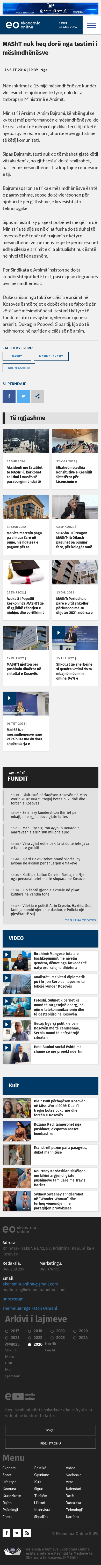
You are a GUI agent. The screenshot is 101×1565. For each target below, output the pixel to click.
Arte (69, 1482)
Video (70, 1468)
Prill (8, 1363)
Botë (70, 1496)
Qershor (12, 1376)
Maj (8, 1369)
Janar (10, 1343)
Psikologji (10, 1509)
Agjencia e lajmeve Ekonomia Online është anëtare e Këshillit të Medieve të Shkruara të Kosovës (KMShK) (59, 1553)
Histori (39, 1502)
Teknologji (74, 1509)
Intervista (42, 1509)
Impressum (13, 1299)
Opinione (41, 1475)
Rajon (7, 1502)
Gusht (50, 1350)
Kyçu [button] (50, 1430)
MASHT (17, 356)
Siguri (38, 1489)
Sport (7, 1475)
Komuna (9, 1489)
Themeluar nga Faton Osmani (30, 1308)
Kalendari (73, 1489)
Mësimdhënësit (51, 356)
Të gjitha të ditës (80, 920)
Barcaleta (73, 1502)
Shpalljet (41, 1516)
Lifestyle (10, 1482)
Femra (7, 1516)
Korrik (50, 1343)
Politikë (40, 1468)
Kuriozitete (12, 1496)
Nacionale (74, 1475)
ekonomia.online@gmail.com (30, 1284)
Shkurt (11, 1350)
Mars (9, 1356)
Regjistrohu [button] (50, 1443)
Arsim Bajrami (19, 368)
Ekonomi (9, 1468)
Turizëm (40, 1496)
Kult (37, 1482)
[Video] (75, 649)
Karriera (72, 1516)
